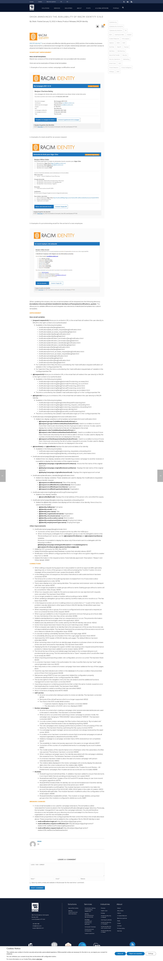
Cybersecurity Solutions (115, 30)
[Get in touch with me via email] (38, 844)
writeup (111, 71)
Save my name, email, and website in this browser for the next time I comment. (58, 882)
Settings (150, 953)
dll (125, 30)
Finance (103, 908)
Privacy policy (121, 928)
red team (112, 51)
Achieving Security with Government (106, 927)
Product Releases (69, 21)
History (119, 913)
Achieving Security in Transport (106, 923)
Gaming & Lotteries (106, 920)
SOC (120, 63)
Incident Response (114, 38)
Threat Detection (113, 67)
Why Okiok (120, 910)
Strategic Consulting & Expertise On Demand (88, 922)
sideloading (126, 59)
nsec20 (119, 47)
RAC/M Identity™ (36, 43)
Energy (103, 913)
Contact (119, 925)
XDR (118, 71)
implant (129, 34)
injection (111, 42)
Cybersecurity (113, 22)
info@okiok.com (37, 926)
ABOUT (79, 8)
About (119, 908)
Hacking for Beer (119, 34)
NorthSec (111, 47)
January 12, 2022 (49, 21)
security (125, 55)
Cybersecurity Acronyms (116, 26)
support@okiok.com (38, 928)
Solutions (45, 8)
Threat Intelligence (126, 67)
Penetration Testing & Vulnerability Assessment (90, 909)
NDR (124, 42)
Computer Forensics (90, 927)
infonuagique (125, 38)
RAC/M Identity (82, 21)
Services (57, 8)
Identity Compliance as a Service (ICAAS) (89, 915)
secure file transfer (114, 55)
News (60, 21)
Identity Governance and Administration (72, 912)
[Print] (97, 26)
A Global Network (101, 8)
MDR (118, 42)
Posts (88, 8)
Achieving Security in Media (106, 931)
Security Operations (114, 59)
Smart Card (112, 63)
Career (119, 923)
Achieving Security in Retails (106, 916)
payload (126, 47)
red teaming (121, 51)
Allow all (120, 953)
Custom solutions (89, 933)
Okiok (34, 21)
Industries (68, 8)
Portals (116, 8)
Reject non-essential (135, 953)
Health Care (104, 910)
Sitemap (119, 931)
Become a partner (122, 918)
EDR (110, 34)
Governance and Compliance (89, 930)
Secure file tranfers (73, 908)
